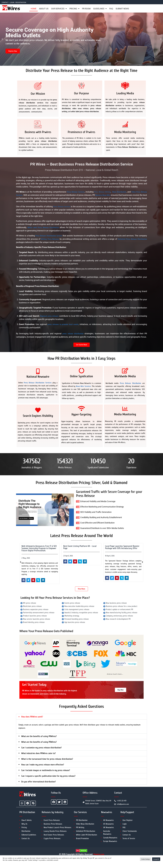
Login (12, 2)
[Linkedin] (64, 801)
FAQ (111, 9)
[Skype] (33, 803)
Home (33, 9)
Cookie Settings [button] (145, 859)
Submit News (122, 9)
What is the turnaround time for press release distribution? (47, 759)
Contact (5, 2)
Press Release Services (61, 206)
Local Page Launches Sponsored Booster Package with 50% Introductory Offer (80, 547)
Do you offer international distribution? (38, 781)
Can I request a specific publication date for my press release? (48, 776)
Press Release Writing (102, 192)
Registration (20, 2)
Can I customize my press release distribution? (41, 747)
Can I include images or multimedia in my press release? (45, 770)
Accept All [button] (156, 859)
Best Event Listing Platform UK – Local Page (38, 547)
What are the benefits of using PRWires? (39, 736)
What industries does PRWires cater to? (38, 753)
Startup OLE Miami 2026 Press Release (121, 546)
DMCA (77, 850)
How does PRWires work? (32, 716)
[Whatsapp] (22, 803)
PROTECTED (83, 850)
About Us (43, 9)
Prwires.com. (99, 854)
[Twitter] (59, 801)
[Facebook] (53, 801)
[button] (2, 39)
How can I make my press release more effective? (42, 764)
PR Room (86, 9)
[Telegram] (27, 803)
